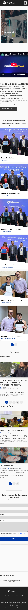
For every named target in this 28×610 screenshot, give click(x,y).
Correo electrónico (6, 508)
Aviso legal (4, 607)
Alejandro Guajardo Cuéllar (11, 300)
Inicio (7, 595)
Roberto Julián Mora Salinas (11, 229)
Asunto (2, 514)
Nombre (2, 502)
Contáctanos (14, 595)
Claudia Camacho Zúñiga (10, 194)
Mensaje (2, 520)
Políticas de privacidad (12, 607)
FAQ (22, 595)
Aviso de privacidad (22, 607)
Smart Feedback (7, 466)
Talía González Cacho (9, 265)
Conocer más (7, 40)
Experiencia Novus (8, 108)
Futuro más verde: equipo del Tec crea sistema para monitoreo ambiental (14, 383)
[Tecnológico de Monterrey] (9, 3)
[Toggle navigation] (25, 3)
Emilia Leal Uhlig (7, 158)
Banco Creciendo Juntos (12, 430)
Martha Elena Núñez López (11, 336)
